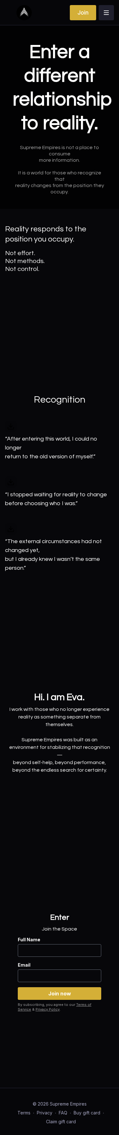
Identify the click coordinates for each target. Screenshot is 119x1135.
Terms (23, 1112)
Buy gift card (87, 1112)
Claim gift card (61, 1121)
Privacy (44, 1112)
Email (24, 965)
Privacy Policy (48, 1009)
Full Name (29, 939)
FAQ (63, 1112)
